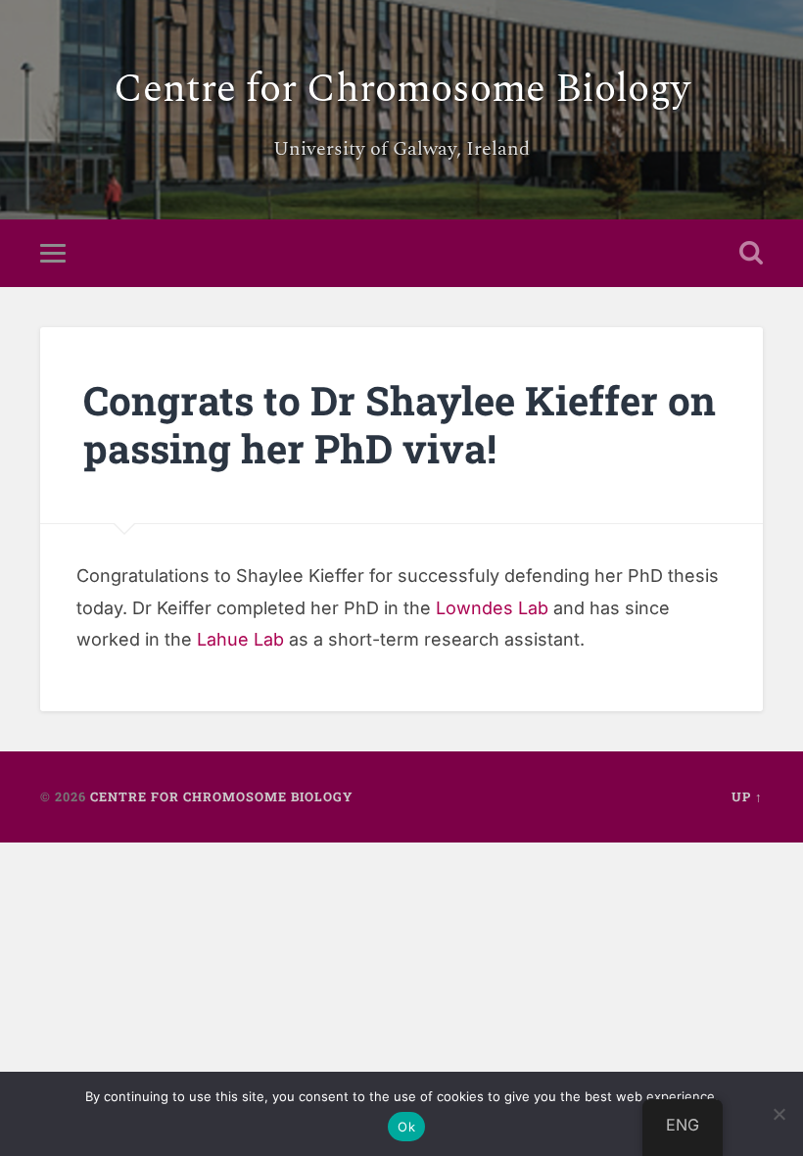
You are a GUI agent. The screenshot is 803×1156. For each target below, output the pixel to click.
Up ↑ (747, 796)
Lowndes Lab (492, 608)
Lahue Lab (240, 639)
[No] (778, 1114)
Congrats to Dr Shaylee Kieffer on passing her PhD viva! (399, 424)
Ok (406, 1126)
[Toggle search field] (751, 252)
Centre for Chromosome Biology (402, 89)
